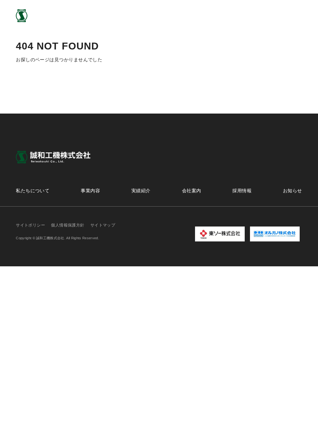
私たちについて (113, 15)
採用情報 (242, 15)
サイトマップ (102, 225)
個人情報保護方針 (67, 225)
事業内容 (151, 15)
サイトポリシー (30, 225)
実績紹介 (181, 15)
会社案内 (211, 15)
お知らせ (272, 15)
